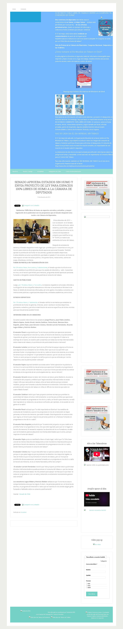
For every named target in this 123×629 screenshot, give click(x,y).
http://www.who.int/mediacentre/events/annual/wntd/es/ (75, 166)
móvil (89, 587)
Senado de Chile (25, 494)
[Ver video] (97, 544)
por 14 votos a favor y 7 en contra (30, 285)
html (89, 583)
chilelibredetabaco (25, 17)
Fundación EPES (71, 612)
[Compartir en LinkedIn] (30, 205)
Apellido (88, 575)
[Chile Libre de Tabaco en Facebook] (40, 617)
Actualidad (23, 512)
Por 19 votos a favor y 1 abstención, (25, 302)
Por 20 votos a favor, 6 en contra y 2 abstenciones (30, 267)
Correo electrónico (91, 564)
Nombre (88, 569)
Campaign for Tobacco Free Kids (54, 614)
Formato (88, 581)
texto (89, 585)
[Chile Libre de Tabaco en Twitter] (61, 617)
